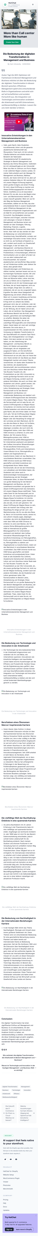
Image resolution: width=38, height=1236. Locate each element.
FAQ (4, 1203)
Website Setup (8, 1175)
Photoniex (7, 1185)
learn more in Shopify (24, 1229)
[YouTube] (11, 1159)
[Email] (16, 1159)
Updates (6, 1210)
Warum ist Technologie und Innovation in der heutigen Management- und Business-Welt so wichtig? (18, 1068)
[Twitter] (5, 1159)
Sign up (9, 1229)
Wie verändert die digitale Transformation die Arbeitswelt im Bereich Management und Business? (18, 1057)
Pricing (5, 1200)
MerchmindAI (8, 1189)
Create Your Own (12, 42)
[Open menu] (33, 4)
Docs (5, 1207)
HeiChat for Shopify (10, 1171)
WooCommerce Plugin (11, 1178)
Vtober (5, 1182)
